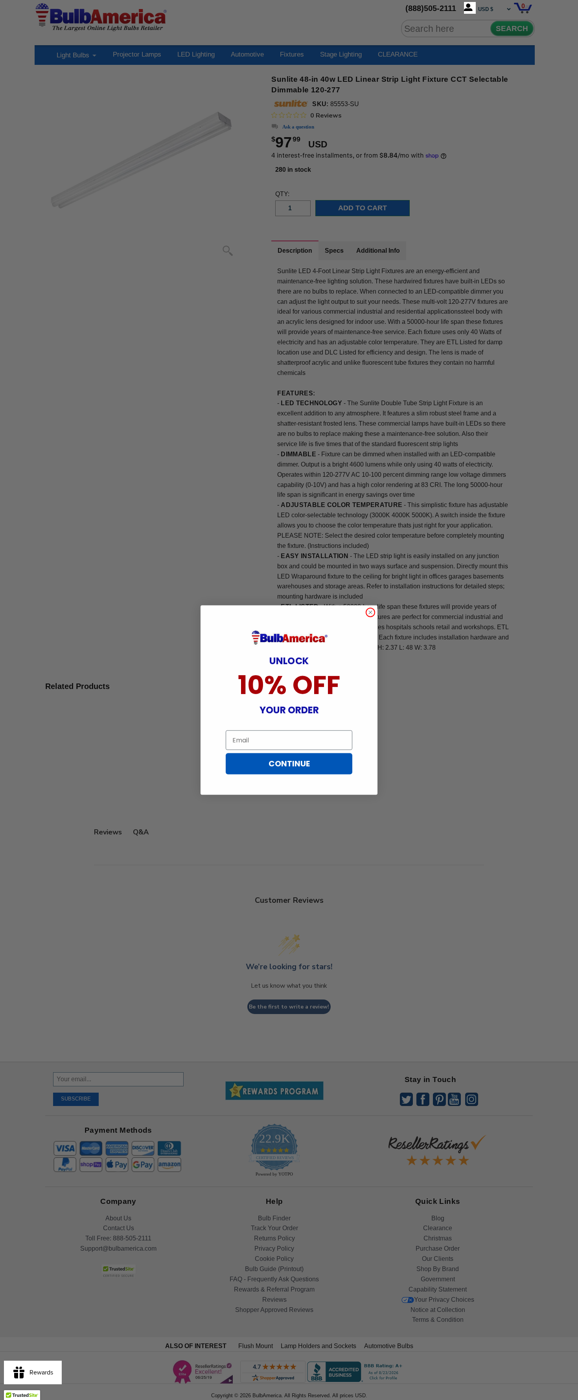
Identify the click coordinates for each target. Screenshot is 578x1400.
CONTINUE (289, 763)
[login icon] (470, 8)
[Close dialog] (370, 612)
